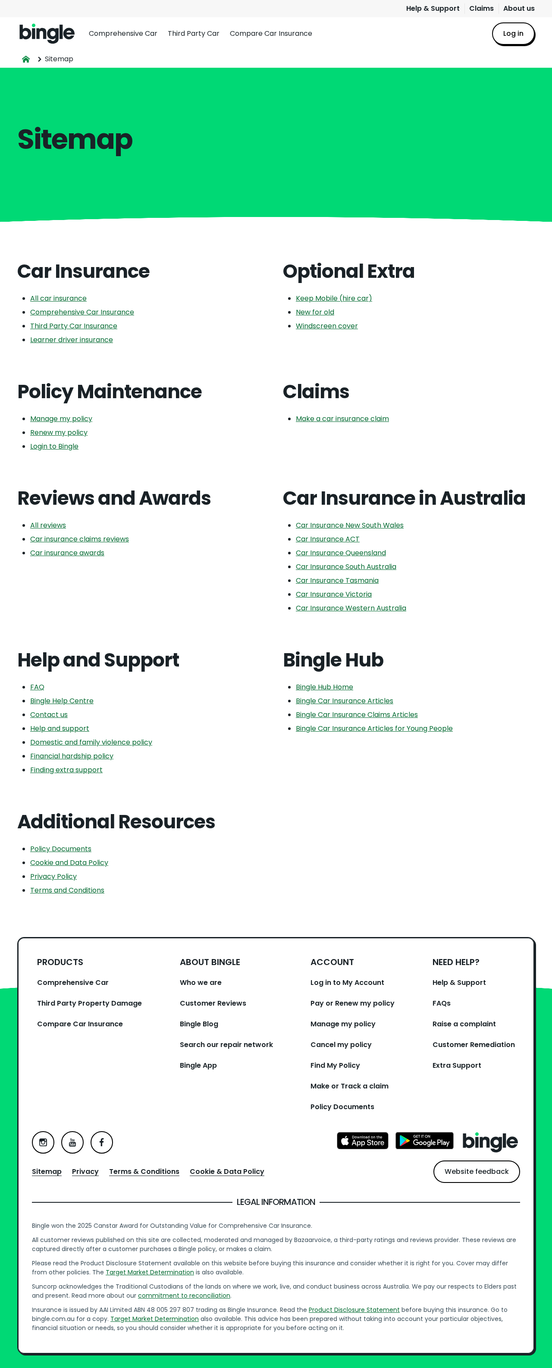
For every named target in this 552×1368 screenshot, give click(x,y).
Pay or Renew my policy (352, 1003)
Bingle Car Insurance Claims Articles (357, 715)
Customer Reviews (213, 1003)
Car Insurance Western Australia (351, 608)
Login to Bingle (54, 446)
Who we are (201, 982)
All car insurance (58, 298)
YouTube (72, 1142)
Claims (481, 8)
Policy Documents (60, 849)
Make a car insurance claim (342, 419)
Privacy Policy (53, 876)
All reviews (48, 525)
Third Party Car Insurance (73, 326)
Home (47, 33)
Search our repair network (226, 1045)
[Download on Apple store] (363, 1142)
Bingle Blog (199, 1024)
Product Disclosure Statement (354, 1309)
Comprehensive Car (123, 33)
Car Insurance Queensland (341, 553)
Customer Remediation (474, 1045)
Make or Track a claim (349, 1086)
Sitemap (47, 1171)
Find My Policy (335, 1065)
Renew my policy (59, 432)
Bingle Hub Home (324, 687)
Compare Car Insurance (271, 33)
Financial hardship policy (71, 756)
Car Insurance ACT (328, 539)
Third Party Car (194, 33)
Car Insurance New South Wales (350, 525)
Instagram (43, 1142)
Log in (513, 33)
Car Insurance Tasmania (337, 580)
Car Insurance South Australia (346, 567)
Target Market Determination (150, 1272)
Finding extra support (66, 770)
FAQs (442, 1003)
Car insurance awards (67, 553)
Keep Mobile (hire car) (334, 298)
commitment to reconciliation (184, 1295)
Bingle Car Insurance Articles (344, 701)
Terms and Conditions (67, 890)
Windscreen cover (327, 326)
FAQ (37, 687)
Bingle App (198, 1065)
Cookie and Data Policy (69, 863)
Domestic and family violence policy (91, 742)
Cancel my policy (341, 1045)
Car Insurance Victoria (334, 594)
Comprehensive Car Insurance (82, 312)
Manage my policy (61, 419)
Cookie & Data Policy (227, 1171)
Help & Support (433, 8)
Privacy (85, 1171)
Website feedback (477, 1171)
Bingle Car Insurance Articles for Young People (374, 728)
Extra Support (457, 1065)
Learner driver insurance (71, 340)
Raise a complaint (464, 1024)
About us (519, 8)
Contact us (49, 715)
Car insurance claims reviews (79, 539)
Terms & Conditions (144, 1171)
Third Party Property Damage (89, 1003)
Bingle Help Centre (62, 701)
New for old (315, 312)
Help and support (59, 728)
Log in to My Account (347, 982)
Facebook (102, 1142)
